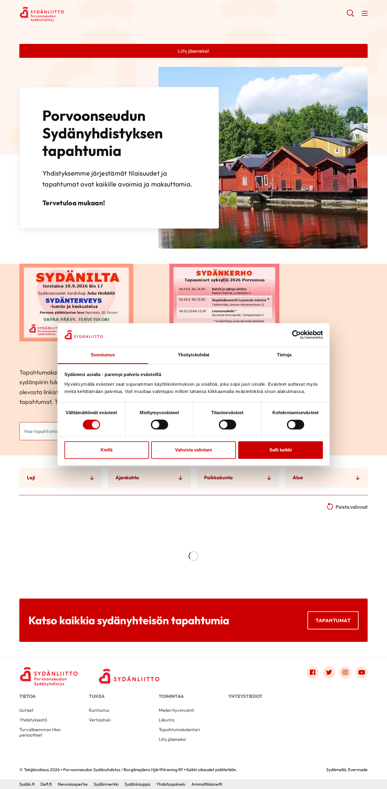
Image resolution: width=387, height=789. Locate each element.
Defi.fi (46, 784)
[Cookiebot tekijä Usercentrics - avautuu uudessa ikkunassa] (296, 334)
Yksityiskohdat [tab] (193, 354)
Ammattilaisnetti (206, 784)
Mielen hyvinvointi (176, 710)
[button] (350, 15)
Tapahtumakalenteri (179, 729)
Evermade (358, 769)
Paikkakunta (218, 477)
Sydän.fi (26, 784)
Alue (298, 477)
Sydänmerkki (106, 784)
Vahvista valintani (193, 449)
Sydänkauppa (137, 784)
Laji (31, 477)
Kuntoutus (99, 710)
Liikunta (166, 720)
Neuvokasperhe (73, 784)
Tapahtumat (333, 620)
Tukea (97, 696)
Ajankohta (127, 477)
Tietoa (27, 696)
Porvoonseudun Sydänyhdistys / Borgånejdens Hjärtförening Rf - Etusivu (67, 13)
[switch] (159, 425)
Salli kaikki (280, 449)
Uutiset (26, 710)
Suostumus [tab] (103, 354)
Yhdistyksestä (33, 720)
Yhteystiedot (245, 696)
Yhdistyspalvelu (170, 784)
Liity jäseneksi (172, 739)
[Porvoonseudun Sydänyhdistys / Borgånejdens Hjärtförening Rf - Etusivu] (49, 674)
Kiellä (106, 449)
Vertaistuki (99, 720)
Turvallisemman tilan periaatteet (40, 732)
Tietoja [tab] (284, 354)
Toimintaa (171, 696)
